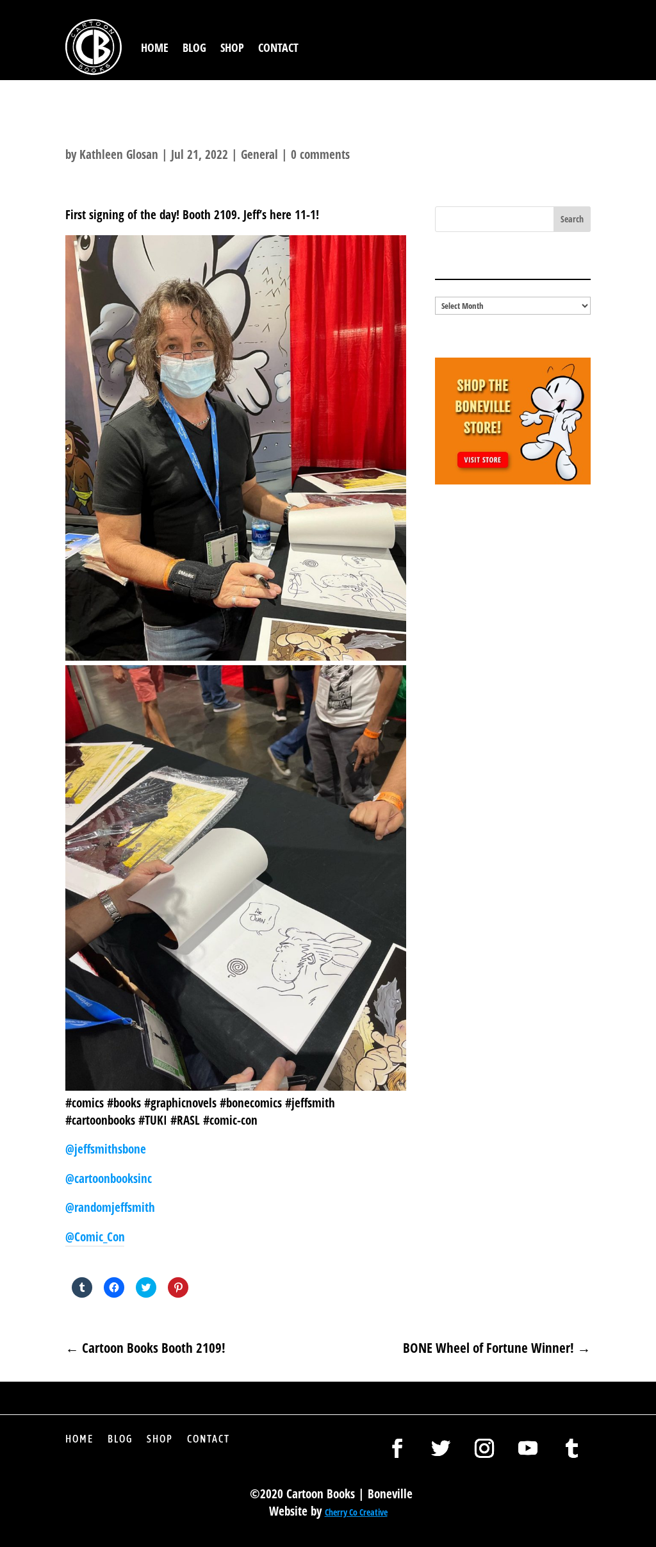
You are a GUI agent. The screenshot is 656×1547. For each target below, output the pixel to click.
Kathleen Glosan (118, 154)
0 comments (320, 154)
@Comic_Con (95, 1236)
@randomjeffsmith (110, 1207)
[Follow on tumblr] (571, 1448)
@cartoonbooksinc (110, 1178)
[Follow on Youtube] (528, 1448)
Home (154, 47)
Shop (232, 47)
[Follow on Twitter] (441, 1448)
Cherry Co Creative (356, 1512)
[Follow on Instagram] (484, 1448)
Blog (194, 47)
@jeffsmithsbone (105, 1149)
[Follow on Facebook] (397, 1448)
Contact (278, 47)
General (259, 154)
